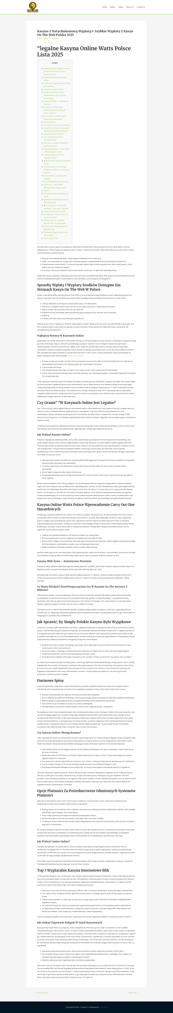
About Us (130, 7)
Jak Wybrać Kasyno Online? (54, 89)
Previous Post (41, 993)
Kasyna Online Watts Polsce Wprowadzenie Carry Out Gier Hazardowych (55, 95)
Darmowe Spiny (49, 122)
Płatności (47, 190)
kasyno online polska (75, 356)
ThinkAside (103, 1007)
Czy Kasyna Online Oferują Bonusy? (57, 125)
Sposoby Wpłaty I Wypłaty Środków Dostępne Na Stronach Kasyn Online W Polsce (57, 71)
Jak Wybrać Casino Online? (54, 134)
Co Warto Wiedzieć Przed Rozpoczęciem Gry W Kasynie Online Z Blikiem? (54, 110)
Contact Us (141, 7)
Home (104, 7)
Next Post (133, 993)
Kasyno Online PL (43, 38)
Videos (120, 7)
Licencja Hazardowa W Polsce (55, 211)
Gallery (112, 7)
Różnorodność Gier (51, 238)
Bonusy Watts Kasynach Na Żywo (56, 181)
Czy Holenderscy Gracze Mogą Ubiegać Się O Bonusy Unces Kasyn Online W (57, 170)
